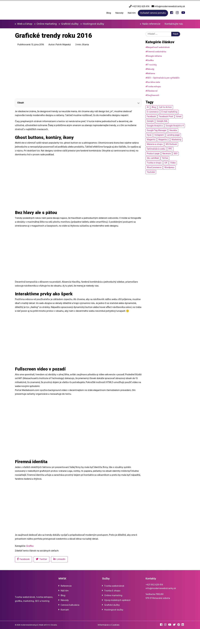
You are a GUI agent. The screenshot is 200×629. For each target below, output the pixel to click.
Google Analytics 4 (175, 126)
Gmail (178, 116)
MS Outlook (171, 144)
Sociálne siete (153, 82)
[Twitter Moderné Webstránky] (175, 625)
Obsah (20, 103)
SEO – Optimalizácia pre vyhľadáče (163, 78)
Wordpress (169, 167)
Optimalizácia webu (156, 149)
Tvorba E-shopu (112, 591)
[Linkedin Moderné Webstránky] (183, 625)
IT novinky (152, 65)
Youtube (151, 172)
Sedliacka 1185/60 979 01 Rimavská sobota (158, 596)
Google (150, 121)
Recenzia (166, 153)
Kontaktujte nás (174, 24)
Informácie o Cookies (108, 625)
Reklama (151, 73)
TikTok (165, 158)
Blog (108, 13)
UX (165, 163)
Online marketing (47, 24)
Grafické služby (70, 24)
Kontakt (65, 610)
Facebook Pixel (166, 116)
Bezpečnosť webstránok (158, 47)
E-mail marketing (169, 112)
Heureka (173, 130)
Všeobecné (152, 91)
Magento (151, 139)
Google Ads (162, 121)
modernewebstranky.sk (29, 625)
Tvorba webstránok (114, 586)
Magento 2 (163, 139)
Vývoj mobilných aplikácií (117, 600)
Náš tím (132, 13)
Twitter (43, 559)
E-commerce (153, 112)
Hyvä (149, 135)
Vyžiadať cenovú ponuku (153, 13)
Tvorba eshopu (154, 86)
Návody (119, 13)
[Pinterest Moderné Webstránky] (179, 625)
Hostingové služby (93, 24)
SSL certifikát (153, 158)
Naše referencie (151, 24)
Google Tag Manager (156, 130)
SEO (175, 153)
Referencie (66, 586)
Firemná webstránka (156, 52)
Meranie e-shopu (155, 144)
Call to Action (165, 107)
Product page (153, 153)
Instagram (159, 135)
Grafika (150, 60)
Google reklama (154, 56)
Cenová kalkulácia (70, 605)
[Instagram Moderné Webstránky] (177, 13)
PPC (170, 149)
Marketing (176, 139)
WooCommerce (154, 167)
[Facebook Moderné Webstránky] (171, 13)
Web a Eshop (24, 24)
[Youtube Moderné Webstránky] (183, 13)
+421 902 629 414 (140, 6)
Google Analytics (155, 126)
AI (148, 107)
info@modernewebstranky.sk (169, 6)
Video (173, 163)
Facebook (151, 116)
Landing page (173, 135)
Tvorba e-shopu (154, 163)
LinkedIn (61, 559)
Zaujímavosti (153, 95)
